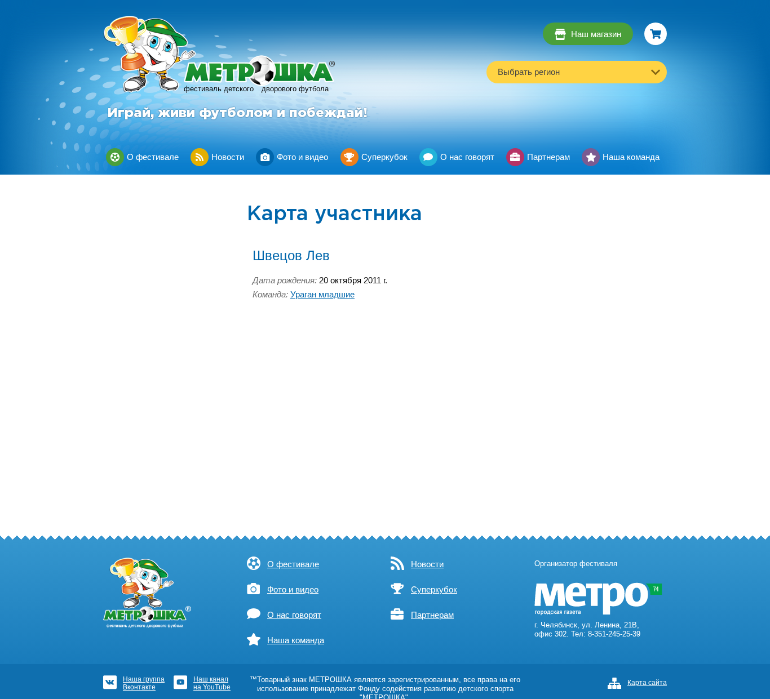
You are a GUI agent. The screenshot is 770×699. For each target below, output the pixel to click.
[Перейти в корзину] (655, 34)
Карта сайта (647, 683)
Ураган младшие (322, 294)
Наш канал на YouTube (212, 683)
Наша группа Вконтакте (144, 683)
